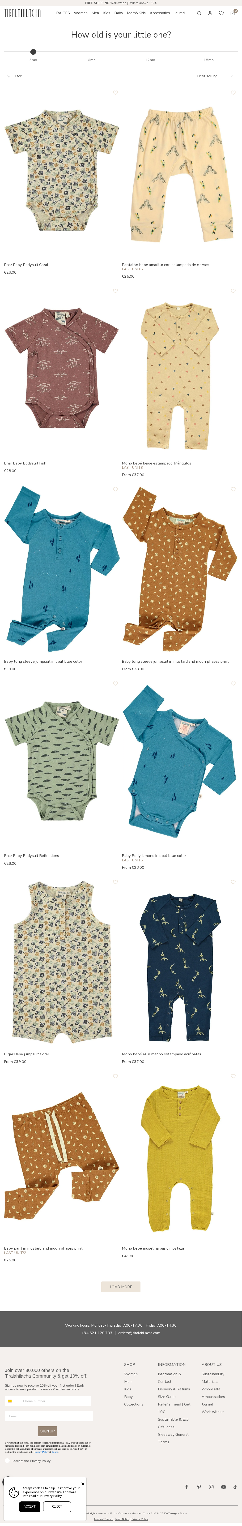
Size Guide (167, 1396)
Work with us (213, 1411)
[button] (81, 13)
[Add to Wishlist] (115, 92)
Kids (127, 1389)
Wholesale (211, 1389)
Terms (55, 1452)
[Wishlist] (221, 13)
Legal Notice (122, 1519)
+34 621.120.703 (97, 1333)
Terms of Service (103, 1519)
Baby (128, 1396)
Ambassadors (213, 1396)
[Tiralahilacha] (22, 13)
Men (128, 1381)
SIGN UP (47, 1431)
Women (131, 1374)
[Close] (83, 1484)
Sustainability (213, 1374)
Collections (133, 1404)
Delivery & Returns (174, 1389)
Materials (210, 1381)
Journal (207, 1404)
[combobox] (13, 1401)
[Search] (199, 13)
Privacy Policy (41, 1452)
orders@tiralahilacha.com (139, 1333)
